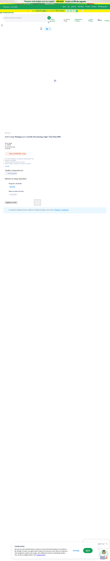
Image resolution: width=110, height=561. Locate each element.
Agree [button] (88, 550)
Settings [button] (76, 550)
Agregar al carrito (11, 202)
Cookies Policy (41, 555)
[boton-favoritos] (37, 202)
